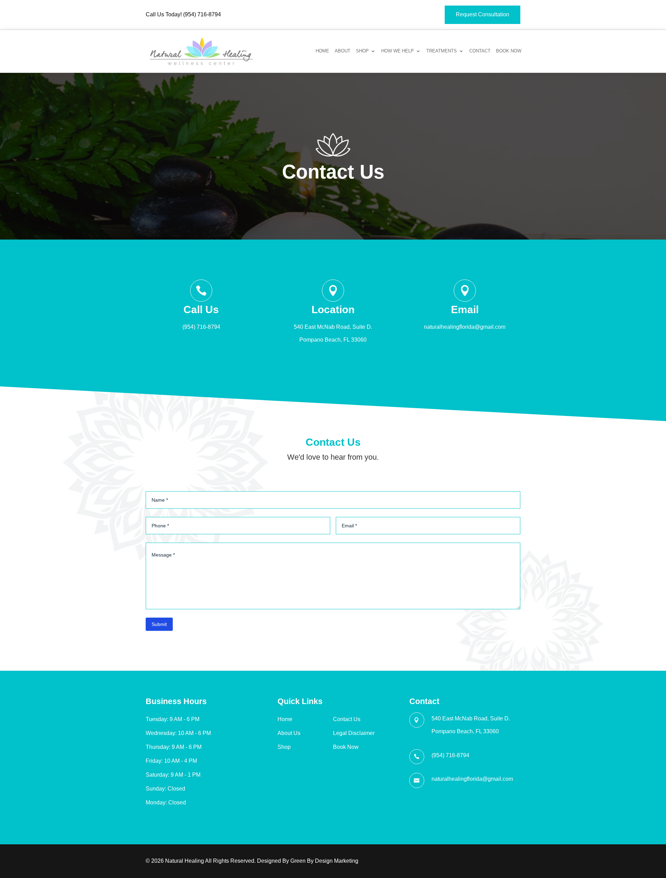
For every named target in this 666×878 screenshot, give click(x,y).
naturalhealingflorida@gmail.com (464, 327)
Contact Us (346, 719)
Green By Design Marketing (324, 861)
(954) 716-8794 (202, 14)
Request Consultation (482, 14)
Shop (362, 51)
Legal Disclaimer (354, 733)
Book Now (346, 747)
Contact (479, 51)
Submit (159, 624)
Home (322, 51)
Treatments (441, 51)
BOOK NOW (508, 51)
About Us (289, 733)
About (342, 51)
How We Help (397, 51)
